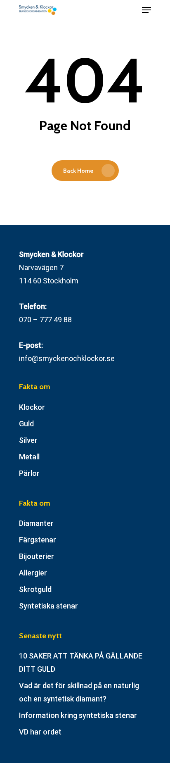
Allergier (33, 572)
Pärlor (29, 473)
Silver (28, 440)
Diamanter (36, 523)
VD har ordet (40, 731)
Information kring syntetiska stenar (78, 715)
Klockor (32, 407)
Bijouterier (36, 556)
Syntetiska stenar (48, 605)
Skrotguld (35, 589)
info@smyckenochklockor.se (67, 358)
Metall (29, 456)
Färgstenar (37, 539)
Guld (26, 423)
